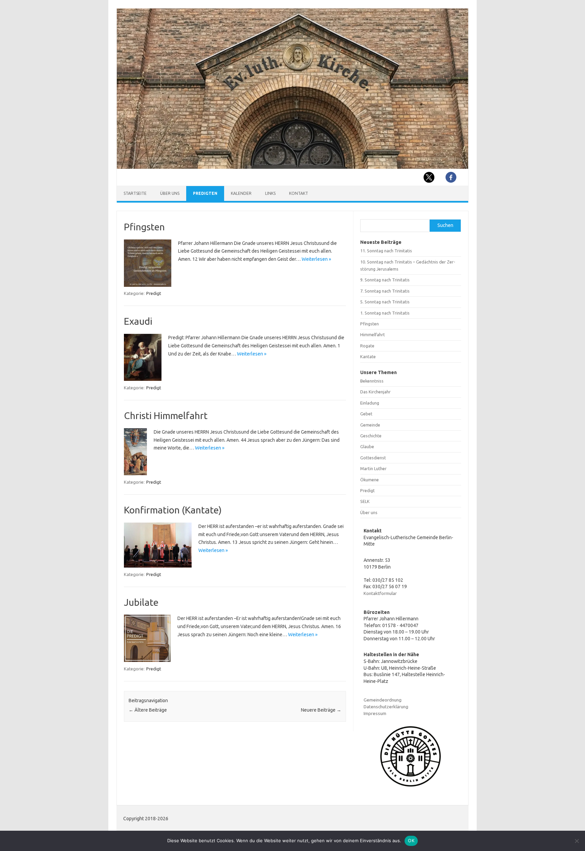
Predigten (205, 193)
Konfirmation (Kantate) (173, 510)
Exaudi (138, 321)
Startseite (135, 193)
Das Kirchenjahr (375, 391)
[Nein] (576, 840)
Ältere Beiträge (148, 710)
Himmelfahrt (372, 334)
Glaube (367, 446)
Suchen (445, 225)
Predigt (153, 293)
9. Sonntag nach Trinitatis (385, 279)
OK (411, 840)
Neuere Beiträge (321, 710)
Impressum (375, 713)
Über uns (169, 193)
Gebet (366, 413)
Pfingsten (144, 227)
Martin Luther (373, 468)
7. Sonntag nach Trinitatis (385, 291)
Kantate (368, 356)
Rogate (367, 345)
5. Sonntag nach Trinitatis (385, 301)
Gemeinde (370, 424)
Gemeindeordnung (383, 700)
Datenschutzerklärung (386, 706)
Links (270, 193)
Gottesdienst (373, 457)
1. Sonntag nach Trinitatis (385, 312)
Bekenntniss (372, 380)
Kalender (241, 193)
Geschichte (371, 435)
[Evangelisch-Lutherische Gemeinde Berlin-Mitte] (292, 167)
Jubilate (141, 602)
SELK (365, 501)
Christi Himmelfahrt (166, 415)
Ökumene (369, 479)
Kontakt (298, 193)
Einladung (369, 402)
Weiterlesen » (316, 259)
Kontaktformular (380, 593)
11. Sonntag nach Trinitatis (386, 250)
